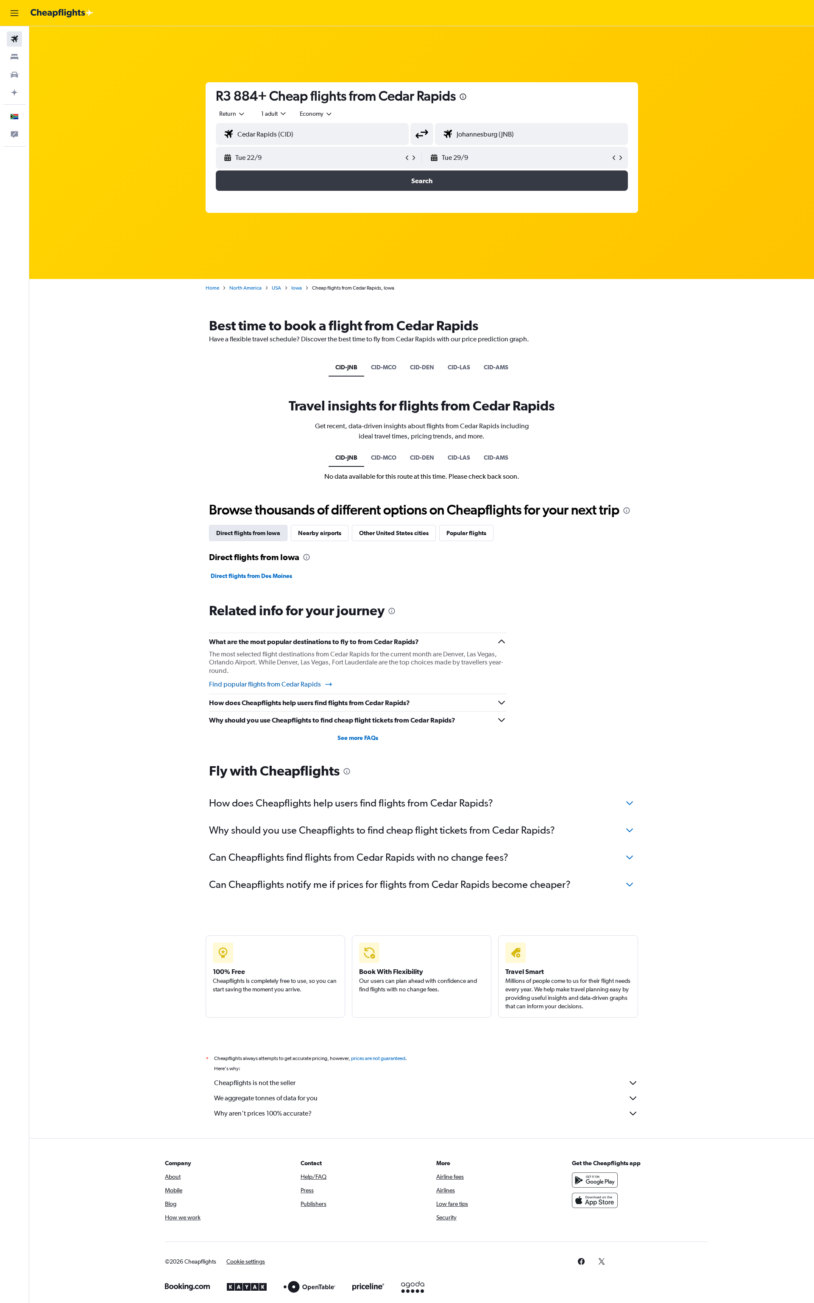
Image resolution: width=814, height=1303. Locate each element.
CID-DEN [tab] (422, 367)
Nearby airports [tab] (319, 533)
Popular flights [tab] (466, 533)
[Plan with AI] (14, 92)
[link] (581, 1261)
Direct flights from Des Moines (251, 575)
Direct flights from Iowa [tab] (248, 533)
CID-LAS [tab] (459, 367)
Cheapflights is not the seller (254, 1083)
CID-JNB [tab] (346, 367)
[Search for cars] (14, 74)
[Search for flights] (14, 39)
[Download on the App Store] (595, 1200)
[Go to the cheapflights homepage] (62, 13)
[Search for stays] (14, 56)
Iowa (296, 288)
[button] (14, 13)
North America (245, 288)
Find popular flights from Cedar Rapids (265, 684)
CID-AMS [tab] (496, 367)
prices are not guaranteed (378, 1058)
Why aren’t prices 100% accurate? (263, 1113)
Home (212, 288)
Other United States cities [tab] (394, 533)
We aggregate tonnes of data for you (266, 1098)
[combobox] (232, 113)
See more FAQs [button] (357, 737)
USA (276, 288)
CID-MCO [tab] (383, 367)
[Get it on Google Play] (595, 1180)
